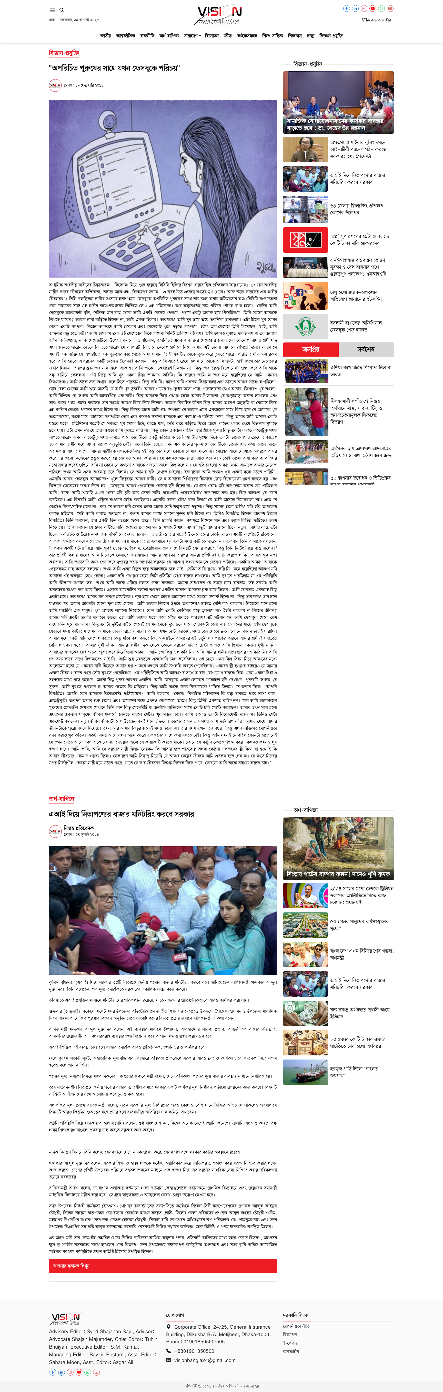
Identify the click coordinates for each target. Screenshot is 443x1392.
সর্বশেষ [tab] (366, 349)
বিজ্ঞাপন (290, 1335)
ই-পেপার (290, 1343)
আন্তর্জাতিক (125, 36)
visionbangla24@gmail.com (204, 1360)
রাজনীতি (147, 36)
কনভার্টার (291, 1352)
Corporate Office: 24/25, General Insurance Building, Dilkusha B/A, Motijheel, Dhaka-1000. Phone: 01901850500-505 (218, 1334)
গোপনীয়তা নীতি (296, 1326)
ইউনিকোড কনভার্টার (376, 20)
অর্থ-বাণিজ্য (169, 36)
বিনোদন (212, 36)
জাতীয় (105, 36)
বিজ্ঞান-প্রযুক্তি (331, 36)
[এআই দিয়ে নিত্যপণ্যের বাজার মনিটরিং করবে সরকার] (163, 910)
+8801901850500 (193, 1351)
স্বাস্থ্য (311, 36)
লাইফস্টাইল (247, 36)
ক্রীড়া (228, 36)
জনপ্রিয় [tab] (311, 349)
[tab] (310, 349)
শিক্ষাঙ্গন (295, 36)
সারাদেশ (190, 36)
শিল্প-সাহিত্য (272, 36)
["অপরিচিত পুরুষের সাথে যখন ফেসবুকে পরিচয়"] (163, 188)
